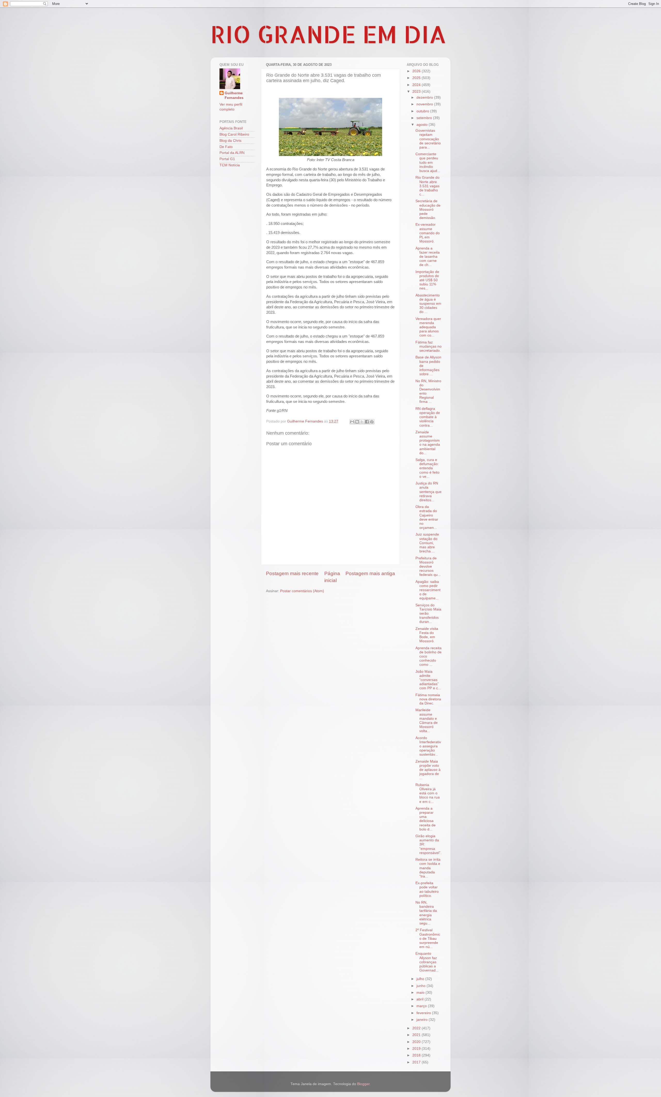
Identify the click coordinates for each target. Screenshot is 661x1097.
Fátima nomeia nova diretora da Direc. (428, 699)
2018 (417, 1055)
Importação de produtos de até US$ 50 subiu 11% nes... (427, 280)
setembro (424, 118)
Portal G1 (227, 159)
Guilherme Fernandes (234, 95)
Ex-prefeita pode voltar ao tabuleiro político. (427, 889)
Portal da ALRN (232, 153)
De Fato (226, 147)
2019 (417, 1049)
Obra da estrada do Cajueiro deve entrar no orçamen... (426, 517)
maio (421, 992)
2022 (417, 1028)
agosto (422, 125)
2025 (417, 78)
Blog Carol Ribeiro (234, 134)
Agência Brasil (231, 128)
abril (420, 999)
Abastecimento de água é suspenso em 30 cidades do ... (428, 303)
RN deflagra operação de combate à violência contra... (427, 417)
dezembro (425, 97)
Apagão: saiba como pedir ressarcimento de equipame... (427, 590)
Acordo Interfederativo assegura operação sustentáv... (428, 746)
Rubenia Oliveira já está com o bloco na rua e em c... (427, 793)
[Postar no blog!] (357, 421)
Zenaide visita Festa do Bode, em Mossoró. (426, 635)
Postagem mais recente (292, 573)
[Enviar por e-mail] (352, 421)
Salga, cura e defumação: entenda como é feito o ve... (427, 468)
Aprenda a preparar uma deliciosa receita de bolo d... (425, 818)
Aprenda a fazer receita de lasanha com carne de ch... (427, 256)
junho (421, 986)
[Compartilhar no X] (362, 421)
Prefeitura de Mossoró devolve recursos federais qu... (428, 566)
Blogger (363, 1084)
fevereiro (424, 1013)
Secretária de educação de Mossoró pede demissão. (427, 209)
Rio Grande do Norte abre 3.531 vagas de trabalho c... (427, 186)
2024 (417, 85)
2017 (417, 1062)
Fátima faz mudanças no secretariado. (428, 346)
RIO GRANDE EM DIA (328, 34)
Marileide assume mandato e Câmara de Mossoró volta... (426, 720)
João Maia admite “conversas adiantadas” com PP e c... (428, 680)
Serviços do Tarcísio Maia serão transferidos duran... (428, 613)
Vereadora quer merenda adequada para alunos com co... (428, 327)
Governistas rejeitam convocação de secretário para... (428, 139)
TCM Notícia (229, 165)
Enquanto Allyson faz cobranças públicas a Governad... (427, 962)
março (422, 1006)
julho (420, 979)
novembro (425, 104)
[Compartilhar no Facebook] (366, 421)
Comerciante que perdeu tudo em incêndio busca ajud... (427, 162)
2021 (417, 1035)
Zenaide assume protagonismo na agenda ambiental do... (427, 442)
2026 (417, 71)
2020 (417, 1042)
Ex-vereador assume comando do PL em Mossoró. (427, 233)
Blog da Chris (230, 141)
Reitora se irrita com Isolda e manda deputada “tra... (427, 868)
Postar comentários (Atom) (302, 591)
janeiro (422, 1020)
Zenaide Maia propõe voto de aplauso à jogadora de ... (427, 769)
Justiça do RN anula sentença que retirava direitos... (428, 491)
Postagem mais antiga (370, 573)
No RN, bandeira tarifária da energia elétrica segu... (426, 912)
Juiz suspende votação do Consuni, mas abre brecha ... (427, 542)
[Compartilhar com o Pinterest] (371, 421)
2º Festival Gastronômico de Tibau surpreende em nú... (427, 938)
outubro (423, 111)
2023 (417, 91)
